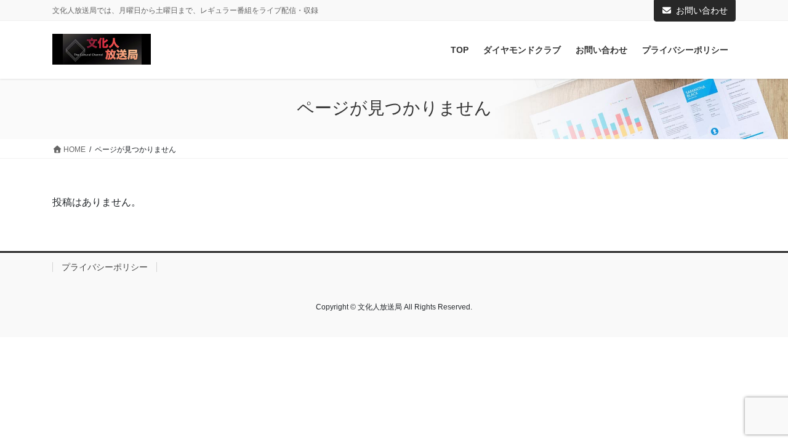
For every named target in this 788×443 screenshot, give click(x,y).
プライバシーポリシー (105, 267)
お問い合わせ (702, 10)
